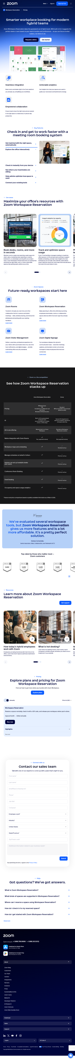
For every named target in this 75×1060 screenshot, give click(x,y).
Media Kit (7, 998)
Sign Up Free (62, 3)
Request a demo (32, 40)
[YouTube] (12, 1036)
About (6, 962)
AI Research (8, 1004)
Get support (66, 603)
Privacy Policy (33, 862)
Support (6, 1029)
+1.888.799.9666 (19, 941)
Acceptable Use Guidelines (23, 1046)
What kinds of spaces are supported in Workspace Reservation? (32, 896)
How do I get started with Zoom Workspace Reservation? (29, 914)
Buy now (11, 722)
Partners (6, 983)
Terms (4, 1046)
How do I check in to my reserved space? (22, 908)
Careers (6, 977)
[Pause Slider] (69, 576)
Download (7, 1018)
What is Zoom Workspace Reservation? (21, 890)
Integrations (7, 980)
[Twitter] (8, 1036)
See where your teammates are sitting (17, 171)
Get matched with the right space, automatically (18, 144)
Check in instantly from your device (19, 165)
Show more (7, 921)
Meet (44, 3)
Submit (63, 858)
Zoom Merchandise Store (11, 1010)
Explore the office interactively (17, 149)
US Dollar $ (43, 1040)
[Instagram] (20, 1036)
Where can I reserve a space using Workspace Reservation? (30, 902)
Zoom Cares (8, 995)
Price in (66, 700)
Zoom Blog (7, 967)
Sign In (52, 3)
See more (7, 734)
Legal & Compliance (34, 1046)
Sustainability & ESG (10, 992)
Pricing (25, 10)
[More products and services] (71, 4)
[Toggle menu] (4, 3)
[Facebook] (16, 1036)
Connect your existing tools (16, 183)
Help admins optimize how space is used (19, 177)
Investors (7, 986)
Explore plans (38, 693)
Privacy (8, 1046)
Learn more (8, 323)
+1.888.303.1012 (33, 941)
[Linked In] (4, 1036)
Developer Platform (10, 1001)
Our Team (7, 973)
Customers (7, 970)
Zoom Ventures (8, 1007)
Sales (6, 1023)
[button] (69, 272)
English (6, 1040)
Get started (47, 40)
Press (6, 989)
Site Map (62, 1046)
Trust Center (13, 1046)
